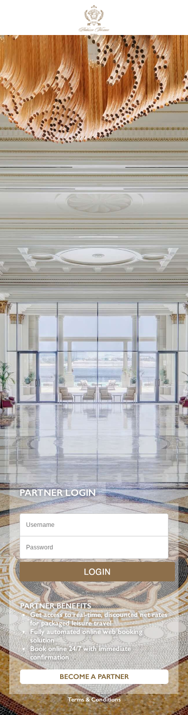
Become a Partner (94, 676)
